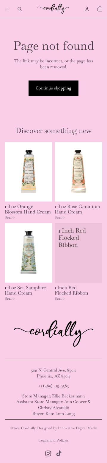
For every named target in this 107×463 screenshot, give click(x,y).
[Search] (19, 9)
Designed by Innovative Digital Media (67, 428)
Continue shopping (53, 88)
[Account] (86, 9)
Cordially (28, 428)
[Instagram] (48, 453)
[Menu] (7, 9)
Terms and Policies (54, 440)
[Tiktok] (58, 453)
